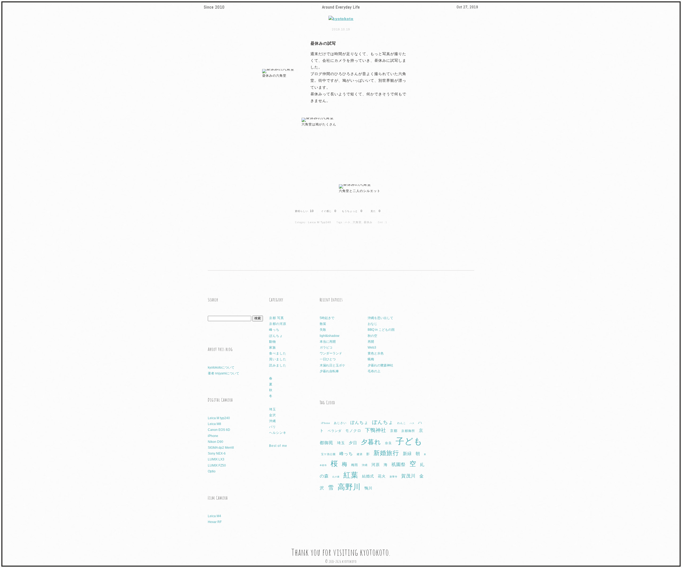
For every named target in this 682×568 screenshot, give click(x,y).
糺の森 (336, 477)
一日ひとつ (328, 359)
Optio (212, 471)
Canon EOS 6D (219, 430)
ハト (348, 222)
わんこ (401, 423)
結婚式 (368, 476)
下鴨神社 (375, 430)
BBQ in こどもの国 (381, 330)
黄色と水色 (376, 353)
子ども (409, 441)
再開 (371, 342)
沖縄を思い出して (380, 318)
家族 (272, 347)
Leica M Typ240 (319, 222)
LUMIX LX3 (216, 459)
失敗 (323, 330)
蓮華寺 (393, 476)
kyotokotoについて (221, 367)
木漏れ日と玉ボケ (332, 365)
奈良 (388, 443)
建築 (360, 454)
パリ (272, 427)
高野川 (349, 487)
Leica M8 (214, 424)
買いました (277, 359)
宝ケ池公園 (328, 454)
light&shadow (329, 336)
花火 (382, 476)
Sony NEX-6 (217, 453)
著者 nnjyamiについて (223, 373)
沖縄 (272, 421)
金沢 (272, 415)
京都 (393, 431)
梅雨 (354, 465)
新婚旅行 (386, 453)
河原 (375, 465)
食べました (277, 353)
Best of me (278, 446)
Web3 (372, 347)
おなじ (372, 324)
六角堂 (357, 222)
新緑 (407, 453)
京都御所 (408, 431)
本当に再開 (328, 342)
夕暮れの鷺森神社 (380, 365)
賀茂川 (408, 476)
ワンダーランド (331, 353)
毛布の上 (374, 371)
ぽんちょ (276, 336)
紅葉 (350, 475)
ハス (412, 423)
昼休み (368, 222)
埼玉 (272, 409)
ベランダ (335, 431)
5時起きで (327, 318)
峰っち (274, 330)
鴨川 (368, 488)
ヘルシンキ (277, 433)
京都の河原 (277, 324)
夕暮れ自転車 (329, 371)
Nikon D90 (215, 442)
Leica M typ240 (219, 418)
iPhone (213, 436)
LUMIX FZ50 (217, 465)
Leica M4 (214, 516)
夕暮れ (371, 442)
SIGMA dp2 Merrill (221, 448)
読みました (277, 365)
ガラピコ (326, 347)
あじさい (340, 422)
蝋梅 (371, 359)
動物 (272, 342)
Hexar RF (215, 522)
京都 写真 (276, 318)
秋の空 (372, 336)
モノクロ (353, 431)
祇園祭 (398, 464)
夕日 (353, 443)
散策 (323, 324)
